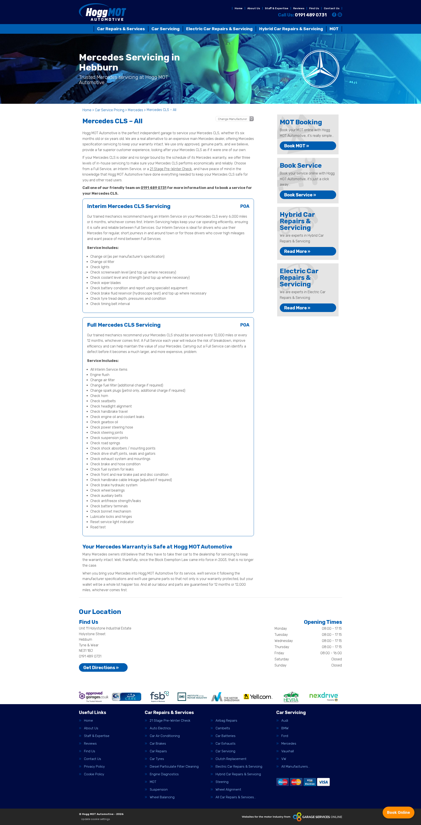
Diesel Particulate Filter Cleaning (174, 766)
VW (283, 759)
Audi (284, 720)
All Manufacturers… (295, 766)
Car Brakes (158, 743)
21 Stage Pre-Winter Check (171, 169)
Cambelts (223, 728)
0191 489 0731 (302, 15)
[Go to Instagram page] (340, 14)
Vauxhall (287, 751)
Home (239, 8)
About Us (253, 8)
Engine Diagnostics (164, 774)
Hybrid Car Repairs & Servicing (291, 28)
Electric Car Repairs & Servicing (219, 28)
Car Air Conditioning (165, 736)
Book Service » (300, 194)
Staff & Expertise (276, 8)
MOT (334, 28)
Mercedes (288, 743)
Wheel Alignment (228, 789)
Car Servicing (166, 28)
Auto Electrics (160, 728)
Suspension (159, 789)
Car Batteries (225, 736)
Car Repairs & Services (121, 28)
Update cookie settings (95, 819)
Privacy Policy (94, 766)
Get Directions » (101, 667)
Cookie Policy (94, 774)
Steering (222, 782)
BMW (285, 728)
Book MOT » (296, 145)
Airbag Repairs (226, 720)
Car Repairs (158, 751)
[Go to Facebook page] (334, 14)
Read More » (297, 251)
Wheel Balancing (162, 797)
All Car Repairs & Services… (236, 797)
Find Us (314, 8)
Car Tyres (157, 759)
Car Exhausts (225, 743)
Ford (284, 736)
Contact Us (331, 8)
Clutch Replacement (231, 759)
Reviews (298, 8)
